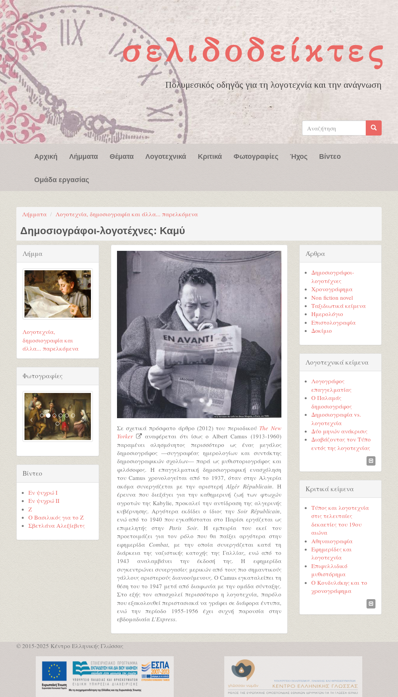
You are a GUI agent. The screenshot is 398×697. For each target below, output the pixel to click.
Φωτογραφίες (256, 156)
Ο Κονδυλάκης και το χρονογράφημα (339, 586)
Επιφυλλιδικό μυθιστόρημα (329, 570)
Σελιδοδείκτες (255, 50)
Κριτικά (210, 156)
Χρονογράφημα (332, 289)
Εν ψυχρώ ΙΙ (43, 500)
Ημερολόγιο (327, 314)
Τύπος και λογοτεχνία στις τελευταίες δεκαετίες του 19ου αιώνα (340, 520)
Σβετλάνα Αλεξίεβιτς (56, 525)
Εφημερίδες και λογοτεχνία (331, 553)
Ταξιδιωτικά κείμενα (338, 305)
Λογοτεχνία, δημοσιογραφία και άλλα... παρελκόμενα (127, 214)
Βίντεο (330, 156)
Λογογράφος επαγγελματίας (331, 385)
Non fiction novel (332, 297)
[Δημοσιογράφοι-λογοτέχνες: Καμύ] (199, 334)
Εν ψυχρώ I (43, 492)
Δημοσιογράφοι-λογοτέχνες (332, 276)
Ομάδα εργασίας (61, 179)
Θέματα (122, 156)
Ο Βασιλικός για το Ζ (56, 517)
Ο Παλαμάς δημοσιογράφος (331, 402)
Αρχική (46, 156)
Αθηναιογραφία (332, 541)
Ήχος (298, 156)
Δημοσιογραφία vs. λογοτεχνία (336, 418)
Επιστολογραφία (333, 322)
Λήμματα (83, 156)
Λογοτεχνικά (165, 156)
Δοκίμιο (321, 330)
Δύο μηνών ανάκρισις (339, 431)
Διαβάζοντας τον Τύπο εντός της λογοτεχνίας (341, 443)
